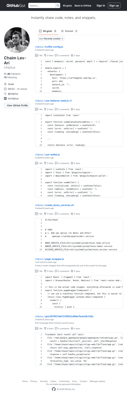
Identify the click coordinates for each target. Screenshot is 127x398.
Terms (25, 381)
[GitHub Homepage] (54, 389)
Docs (74, 381)
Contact (83, 381)
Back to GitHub (83, 5)
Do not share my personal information (63, 384)
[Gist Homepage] (16, 5)
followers (14, 73)
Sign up (114, 5)
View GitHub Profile (17, 105)
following (10, 77)
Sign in (101, 5)
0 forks (49, 55)
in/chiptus (13, 98)
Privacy (33, 381)
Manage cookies (97, 381)
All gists (67, 5)
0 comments (63, 55)
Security (44, 381)
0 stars (76, 55)
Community (64, 381)
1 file (40, 55)
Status (53, 381)
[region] (79, 76)
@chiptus (13, 93)
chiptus (39, 46)
